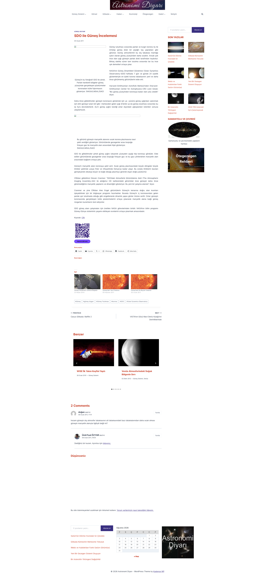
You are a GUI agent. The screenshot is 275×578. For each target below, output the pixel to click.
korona (114, 301)
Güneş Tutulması (102, 301)
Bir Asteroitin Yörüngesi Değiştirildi (173, 110)
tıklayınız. (107, 443)
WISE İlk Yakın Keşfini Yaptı (91, 371)
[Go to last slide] (77, 363)
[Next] (155, 363)
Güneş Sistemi (79, 31)
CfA (83, 218)
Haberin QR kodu (82, 241)
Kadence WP (158, 571)
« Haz (136, 556)
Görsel (94, 14)
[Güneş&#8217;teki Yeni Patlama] (116, 281)
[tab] (111, 389)
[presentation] (93, 352)
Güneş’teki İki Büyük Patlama (141, 290)
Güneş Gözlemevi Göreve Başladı (85, 290)
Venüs (146, 378)
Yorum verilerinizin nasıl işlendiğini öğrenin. (135, 510)
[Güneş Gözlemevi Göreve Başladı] (87, 281)
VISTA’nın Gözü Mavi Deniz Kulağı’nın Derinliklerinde (145, 316)
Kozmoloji (133, 14)
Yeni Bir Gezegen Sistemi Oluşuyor (195, 82)
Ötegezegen (148, 14)
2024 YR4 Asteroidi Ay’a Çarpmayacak (196, 108)
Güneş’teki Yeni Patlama (111, 290)
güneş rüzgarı (88, 301)
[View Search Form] (202, 14)
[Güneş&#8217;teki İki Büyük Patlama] (144, 281)
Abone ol (198, 30)
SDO (122, 301)
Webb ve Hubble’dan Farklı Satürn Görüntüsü (175, 84)
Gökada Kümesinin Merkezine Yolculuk (195, 57)
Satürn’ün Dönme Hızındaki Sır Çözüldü (174, 59)
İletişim (174, 14)
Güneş (78, 301)
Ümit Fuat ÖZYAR (90, 435)
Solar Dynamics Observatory (137, 301)
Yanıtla (157, 412)
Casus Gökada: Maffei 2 (81, 315)
